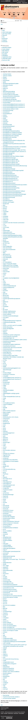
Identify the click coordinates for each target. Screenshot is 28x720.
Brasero (5, 208)
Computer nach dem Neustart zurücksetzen (13, 222)
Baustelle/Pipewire (7, 167)
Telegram (5, 600)
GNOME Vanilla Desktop (9, 313)
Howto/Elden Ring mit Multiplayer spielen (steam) (15, 339)
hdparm (5, 332)
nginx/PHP (5, 439)
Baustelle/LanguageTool (8, 153)
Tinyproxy (5, 613)
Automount (5, 121)
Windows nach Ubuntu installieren (11, 671)
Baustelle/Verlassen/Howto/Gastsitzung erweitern (15, 184)
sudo (4, 575)
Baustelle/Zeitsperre (8, 200)
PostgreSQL (6, 488)
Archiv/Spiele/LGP (7, 113)
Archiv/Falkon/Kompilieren (9, 98)
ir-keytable (5, 376)
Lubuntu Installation (7, 404)
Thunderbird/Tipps (7, 611)
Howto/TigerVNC (7, 352)
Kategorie (4, 40)
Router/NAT (6, 513)
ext (3, 276)
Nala (4, 426)
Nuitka (4, 448)
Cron (4, 224)
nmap (4, 444)
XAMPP (5, 678)
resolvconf (5, 497)
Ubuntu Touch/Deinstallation (9, 626)
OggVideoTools (6, 455)
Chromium (5, 218)
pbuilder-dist (6, 466)
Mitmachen (14, 16)
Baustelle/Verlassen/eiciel (9, 183)
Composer (5, 221)
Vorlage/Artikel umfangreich (9, 663)
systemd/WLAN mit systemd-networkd (12, 596)
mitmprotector (6, 418)
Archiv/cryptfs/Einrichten (9, 93)
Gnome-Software (7, 314)
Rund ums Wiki (6, 60)
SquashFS (5, 567)
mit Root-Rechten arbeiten (9, 698)
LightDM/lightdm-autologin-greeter (11, 393)
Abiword (5, 79)
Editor (4, 260)
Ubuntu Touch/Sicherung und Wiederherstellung (14, 629)
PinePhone (5, 474)
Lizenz (2, 713)
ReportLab (5, 496)
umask (4, 637)
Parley (4, 464)
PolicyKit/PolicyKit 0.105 (9, 485)
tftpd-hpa (5, 608)
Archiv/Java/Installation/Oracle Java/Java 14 (14, 107)
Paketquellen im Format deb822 (10, 461)
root (4, 504)
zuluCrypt (5, 689)
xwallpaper (5, 682)
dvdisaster (5, 259)
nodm (4, 445)
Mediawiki (5, 415)
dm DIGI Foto (6, 243)
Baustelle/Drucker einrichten (10, 137)
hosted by (3, 1)
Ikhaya (18, 12)
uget (4, 635)
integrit (4, 366)
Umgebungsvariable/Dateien (10, 640)
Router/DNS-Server (8, 512)
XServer (5, 681)
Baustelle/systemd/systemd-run (10, 180)
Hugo (4, 362)
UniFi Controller (6, 643)
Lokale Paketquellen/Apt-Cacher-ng (11, 396)
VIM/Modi (5, 656)
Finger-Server (6, 284)
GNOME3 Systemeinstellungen (10, 316)
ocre (4, 452)
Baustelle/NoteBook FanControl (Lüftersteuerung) (15, 165)
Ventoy (4, 652)
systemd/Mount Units (8, 583)
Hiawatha (5, 333)
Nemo (4, 428)
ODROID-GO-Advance (8, 453)
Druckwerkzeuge (7, 256)
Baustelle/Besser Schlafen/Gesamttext (12, 132)
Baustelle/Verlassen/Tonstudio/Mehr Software (14, 191)
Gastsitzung (6, 297)
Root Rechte (6, 505)
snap (4, 542)
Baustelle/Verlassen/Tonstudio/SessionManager (14, 194)
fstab (4, 292)
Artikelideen (5, 55)
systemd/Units (6, 592)
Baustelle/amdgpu (7, 129)
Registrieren (24, 2)
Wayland (5, 665)
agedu (4, 82)
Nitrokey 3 (5, 441)
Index (3, 30)
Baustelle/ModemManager (9, 158)
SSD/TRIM (5, 569)
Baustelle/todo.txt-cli (8, 181)
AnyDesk (5, 86)
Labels (4, 385)
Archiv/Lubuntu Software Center (10, 109)
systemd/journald (7, 581)
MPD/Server (6, 422)
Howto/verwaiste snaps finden (10, 355)
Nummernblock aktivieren (9, 450)
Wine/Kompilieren (7, 673)
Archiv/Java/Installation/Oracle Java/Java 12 (14, 104)
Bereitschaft (6, 203)
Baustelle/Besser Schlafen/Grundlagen (12, 134)
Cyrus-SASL (6, 227)
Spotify (4, 564)
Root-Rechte (6, 507)
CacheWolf (5, 211)
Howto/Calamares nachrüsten (10, 336)
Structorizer (6, 573)
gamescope (6, 295)
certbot (4, 214)
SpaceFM (5, 554)
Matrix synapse (6, 412)
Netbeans (5, 431)
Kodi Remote (6, 384)
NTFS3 (4, 447)
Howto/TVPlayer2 (7, 354)
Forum (9, 12)
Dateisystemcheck (7, 232)
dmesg (4, 245)
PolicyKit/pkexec (7, 483)
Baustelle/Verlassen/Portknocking (11, 188)
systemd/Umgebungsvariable (10, 591)
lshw (4, 399)
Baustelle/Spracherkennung (9, 175)
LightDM (5, 392)
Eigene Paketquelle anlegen (9, 264)
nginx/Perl (5, 437)
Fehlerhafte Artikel (6, 58)
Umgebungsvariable (8, 638)
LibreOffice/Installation (8, 390)
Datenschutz (10, 713)
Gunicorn (5, 330)
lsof (4, 401)
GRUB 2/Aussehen (7, 327)
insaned (5, 365)
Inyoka (7, 707)
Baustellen (4, 54)
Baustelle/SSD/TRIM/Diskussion (11, 177)
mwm (4, 425)
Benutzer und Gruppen (8, 202)
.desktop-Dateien (7, 74)
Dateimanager (6, 230)
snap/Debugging (7, 545)
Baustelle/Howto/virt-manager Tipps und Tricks (14, 150)
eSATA (4, 273)
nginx (4, 436)
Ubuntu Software (7, 622)
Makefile (5, 407)
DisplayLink (6, 241)
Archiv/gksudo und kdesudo (10, 99)
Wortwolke (4, 41)
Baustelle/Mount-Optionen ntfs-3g (11, 161)
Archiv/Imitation (6, 102)
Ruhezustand (6, 520)
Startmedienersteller (8, 570)
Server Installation (7, 531)
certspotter (5, 216)
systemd (5, 578)
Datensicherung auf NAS (9, 233)
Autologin (5, 120)
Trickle (4, 616)
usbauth (5, 648)
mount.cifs (5, 420)
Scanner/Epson (6, 526)
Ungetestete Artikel (6, 57)
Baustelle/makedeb (7, 154)
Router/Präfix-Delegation (9, 516)
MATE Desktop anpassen (9, 411)
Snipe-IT (5, 550)
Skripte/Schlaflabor (7, 540)
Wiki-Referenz (5, 50)
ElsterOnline (6, 268)
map (4, 409)
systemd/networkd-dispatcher (10, 584)
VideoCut (5, 654)
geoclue (5, 305)
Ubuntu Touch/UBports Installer (10, 630)
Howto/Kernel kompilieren (9, 341)
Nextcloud (5, 434)
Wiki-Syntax (5, 52)
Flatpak (4, 289)
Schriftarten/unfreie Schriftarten (10, 527)
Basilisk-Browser (7, 128)
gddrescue (5, 301)
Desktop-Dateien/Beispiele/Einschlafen (12, 235)
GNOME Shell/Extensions (9, 311)
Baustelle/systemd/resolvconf (10, 178)
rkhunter (5, 502)
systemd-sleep (6, 580)
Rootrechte (5, 509)
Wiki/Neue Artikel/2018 (8, 668)
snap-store (5, 543)
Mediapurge (6, 414)
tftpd (4, 607)
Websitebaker (6, 667)
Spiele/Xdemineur (7, 562)
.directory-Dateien (7, 75)
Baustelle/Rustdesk (7, 172)
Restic (4, 499)
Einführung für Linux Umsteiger (10, 265)
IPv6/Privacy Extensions (9, 374)
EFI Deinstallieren (7, 262)
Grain (4, 324)
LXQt (4, 406)
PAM (4, 463)
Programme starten (7, 490)
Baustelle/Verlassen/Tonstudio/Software (12, 196)
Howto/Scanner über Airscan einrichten (12, 347)
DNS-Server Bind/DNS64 (9, 249)
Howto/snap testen (7, 349)
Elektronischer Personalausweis (11, 267)
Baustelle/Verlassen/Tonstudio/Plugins (12, 192)
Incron (4, 363)
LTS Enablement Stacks (9, 403)
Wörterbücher (6, 676)
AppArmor (5, 88)
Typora (4, 619)
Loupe (4, 398)
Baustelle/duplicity (7, 139)
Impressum (16, 713)
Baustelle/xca (6, 199)
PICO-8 (5, 471)
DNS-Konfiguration (7, 246)
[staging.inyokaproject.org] (10, 8)
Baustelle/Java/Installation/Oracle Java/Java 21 (14, 151)
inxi (4, 371)
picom (4, 472)
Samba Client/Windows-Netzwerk (11, 521)
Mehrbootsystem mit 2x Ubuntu (10, 417)
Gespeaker (5, 306)
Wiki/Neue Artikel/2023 (8, 670)
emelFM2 (5, 270)
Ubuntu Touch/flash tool (8, 627)
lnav (4, 395)
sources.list (6, 553)
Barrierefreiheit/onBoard (8, 126)
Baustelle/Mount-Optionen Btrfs (10, 159)
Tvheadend (5, 618)
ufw (4, 633)
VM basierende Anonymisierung (10, 659)
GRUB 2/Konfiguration (8, 328)
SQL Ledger (6, 565)
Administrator (6, 80)
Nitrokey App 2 (6, 442)
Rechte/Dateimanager (8, 494)
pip (3, 475)
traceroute (5, 614)
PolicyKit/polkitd (7, 486)
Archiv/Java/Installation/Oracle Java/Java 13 (14, 105)
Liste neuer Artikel (6, 33)
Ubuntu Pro (5, 621)
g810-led (5, 294)
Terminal (5, 602)
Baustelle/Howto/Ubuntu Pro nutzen (11, 148)
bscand (4, 210)
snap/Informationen (7, 546)
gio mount (5, 309)
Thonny (5, 610)
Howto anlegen (5, 49)
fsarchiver (5, 290)
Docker (4, 251)
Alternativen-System (8, 85)
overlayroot (5, 458)
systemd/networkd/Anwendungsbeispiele (13, 586)
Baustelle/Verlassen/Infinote (9, 186)
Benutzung (4, 38)
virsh (4, 657)
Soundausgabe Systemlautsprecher (11, 551)
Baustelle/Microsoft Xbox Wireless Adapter (13, 156)
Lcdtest (4, 388)
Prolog (4, 491)
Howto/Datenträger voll (8, 338)
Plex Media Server (7, 478)
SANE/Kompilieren (7, 524)
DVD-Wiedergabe (7, 257)
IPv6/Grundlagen (7, 373)
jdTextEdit (5, 380)
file (3, 279)
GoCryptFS (6, 317)
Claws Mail (5, 219)
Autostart (5, 123)
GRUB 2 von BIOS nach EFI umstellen (12, 325)
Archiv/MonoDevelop (8, 110)
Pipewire (5, 477)
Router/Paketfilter (7, 515)
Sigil (4, 535)
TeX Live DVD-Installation (9, 605)
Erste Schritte (6, 271)
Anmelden (19, 2)
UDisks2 (5, 632)
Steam (4, 572)
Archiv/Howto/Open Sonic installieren (12, 101)
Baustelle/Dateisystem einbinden (11, 135)
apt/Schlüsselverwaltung (9, 91)
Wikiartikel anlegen (6, 47)
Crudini (4, 226)
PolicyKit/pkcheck (7, 482)
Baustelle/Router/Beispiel (9, 169)
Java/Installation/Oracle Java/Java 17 (12, 379)
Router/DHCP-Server (8, 510)
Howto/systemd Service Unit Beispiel (12, 350)
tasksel (4, 599)
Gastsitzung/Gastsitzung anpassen (11, 298)
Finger (4, 283)
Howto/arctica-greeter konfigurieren (11, 335)
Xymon (4, 684)
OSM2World (6, 456)
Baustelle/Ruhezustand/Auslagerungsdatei (13, 170)
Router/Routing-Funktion (9, 518)
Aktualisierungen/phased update (10, 83)
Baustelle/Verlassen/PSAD (9, 189)
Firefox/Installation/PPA (8, 287)
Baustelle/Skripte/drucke (9, 173)
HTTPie (5, 360)
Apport (4, 90)
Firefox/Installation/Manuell (9, 286)
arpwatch (5, 116)
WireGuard (5, 675)
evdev (4, 275)
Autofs (4, 118)
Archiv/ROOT (6, 112)
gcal (4, 300)
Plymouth (5, 480)
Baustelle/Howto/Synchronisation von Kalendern (14, 146)
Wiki (14, 12)
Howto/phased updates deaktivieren (11, 344)
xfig (4, 679)
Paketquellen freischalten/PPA (10, 460)
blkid (4, 205)
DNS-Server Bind (7, 248)
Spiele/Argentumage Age (9, 556)
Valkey (4, 651)
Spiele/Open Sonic (7, 558)
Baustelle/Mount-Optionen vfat (10, 162)
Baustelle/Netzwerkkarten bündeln (11, 164)
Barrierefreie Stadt (7, 124)
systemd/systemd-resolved (9, 589)
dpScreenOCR (6, 254)
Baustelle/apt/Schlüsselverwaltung (11, 131)
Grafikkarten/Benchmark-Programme (12, 320)
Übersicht (4, 35)
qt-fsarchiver (6, 493)
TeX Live (5, 603)
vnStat (4, 660)
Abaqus (5, 77)
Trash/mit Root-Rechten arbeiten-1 (11, 697)
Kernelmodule (6, 382)
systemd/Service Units (8, 588)
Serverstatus (21, 713)
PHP (4, 467)
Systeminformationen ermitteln (10, 597)
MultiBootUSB (6, 423)
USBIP (4, 649)
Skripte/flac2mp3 (7, 537)
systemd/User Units (8, 594)
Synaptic (5, 577)
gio (3, 308)
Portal (4, 12)
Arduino (5, 115)
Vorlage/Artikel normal (8, 662)
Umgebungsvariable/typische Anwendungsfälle (14, 641)
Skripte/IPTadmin (7, 539)
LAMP (4, 387)
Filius (4, 281)
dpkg (4, 252)
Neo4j (4, 429)
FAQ (3, 37)
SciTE (4, 529)
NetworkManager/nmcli (8, 433)
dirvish (4, 240)
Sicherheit (5, 534)
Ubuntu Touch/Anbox (8, 624)
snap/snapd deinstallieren (9, 548)
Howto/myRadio (7, 343)
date (4, 229)
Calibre (4, 213)
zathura (5, 687)
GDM (4, 303)
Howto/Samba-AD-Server (9, 346)
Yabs (4, 686)
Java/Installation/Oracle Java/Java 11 (12, 377)
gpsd (4, 319)
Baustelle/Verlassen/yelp (9, 197)
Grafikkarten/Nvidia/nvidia (9, 322)
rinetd (4, 501)
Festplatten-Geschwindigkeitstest (11, 278)
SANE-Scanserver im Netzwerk (11, 523)
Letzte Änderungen (6, 32)
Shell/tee (5, 532)
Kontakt (5, 713)
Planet (23, 12)
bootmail (5, 207)
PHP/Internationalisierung (9, 469)
